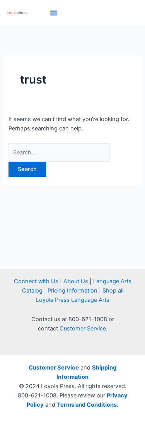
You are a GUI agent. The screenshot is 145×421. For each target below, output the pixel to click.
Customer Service (83, 328)
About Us (75, 281)
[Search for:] (59, 152)
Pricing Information (72, 290)
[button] (54, 13)
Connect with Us (36, 281)
